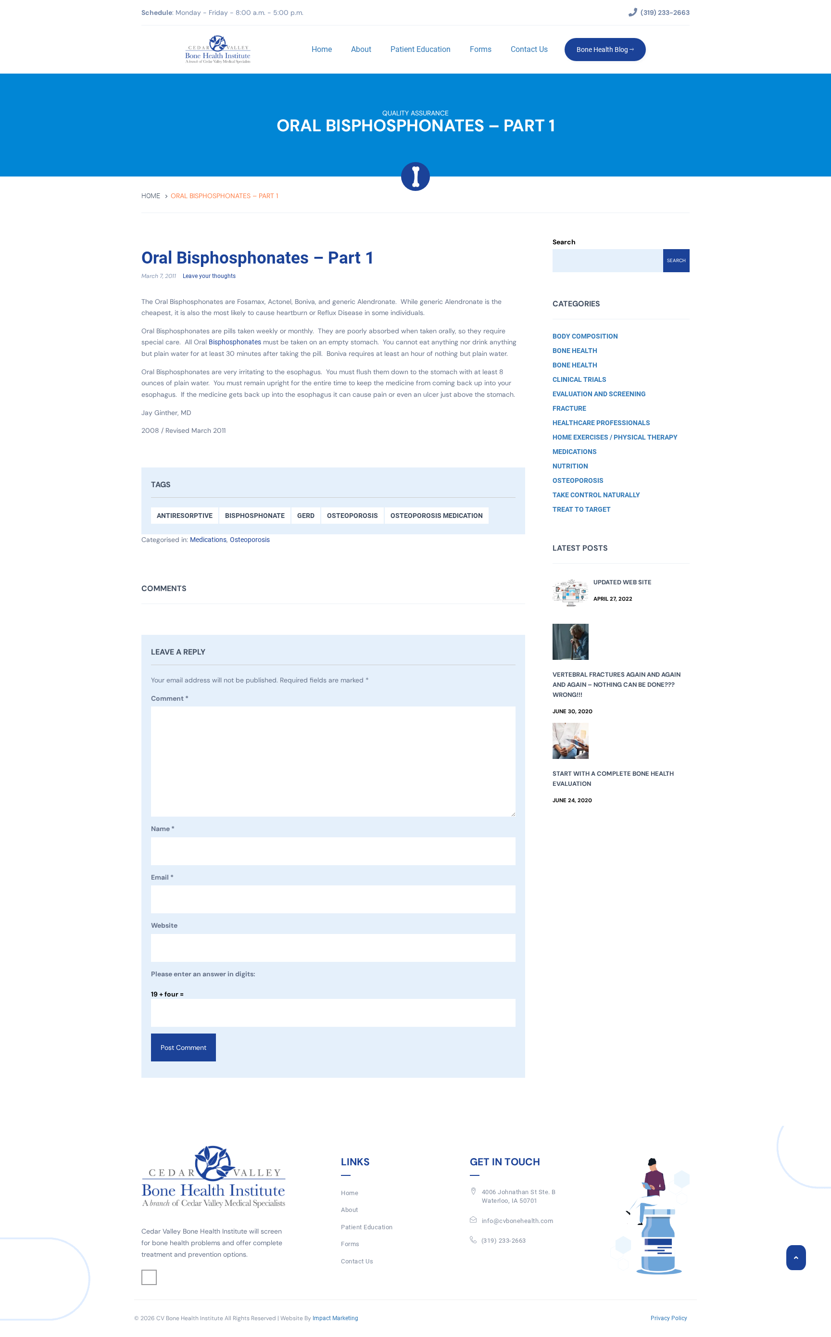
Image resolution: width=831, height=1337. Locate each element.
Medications (208, 539)
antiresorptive (185, 515)
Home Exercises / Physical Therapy (615, 437)
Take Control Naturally (596, 495)
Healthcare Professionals (601, 423)
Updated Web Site (622, 582)
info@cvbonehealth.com (518, 1220)
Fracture (569, 408)
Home (322, 49)
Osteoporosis (352, 515)
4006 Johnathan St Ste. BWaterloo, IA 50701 (519, 1196)
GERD (306, 515)
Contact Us (529, 49)
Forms (480, 49)
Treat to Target (582, 509)
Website (164, 925)
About (361, 49)
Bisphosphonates (235, 342)
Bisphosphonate (255, 515)
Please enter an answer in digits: (203, 974)
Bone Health (575, 350)
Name (163, 828)
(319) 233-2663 (503, 1240)
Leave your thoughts (209, 276)
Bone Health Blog (603, 49)
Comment (170, 698)
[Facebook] (149, 1277)
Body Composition (585, 336)
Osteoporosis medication (436, 515)
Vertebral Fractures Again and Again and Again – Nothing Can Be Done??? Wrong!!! (616, 684)
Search (564, 242)
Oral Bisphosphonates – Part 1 (258, 258)
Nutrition (570, 466)
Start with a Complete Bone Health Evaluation (613, 778)
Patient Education (420, 49)
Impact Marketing (335, 1318)
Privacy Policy (669, 1318)
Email (162, 877)
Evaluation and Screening (599, 394)
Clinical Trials (579, 379)
